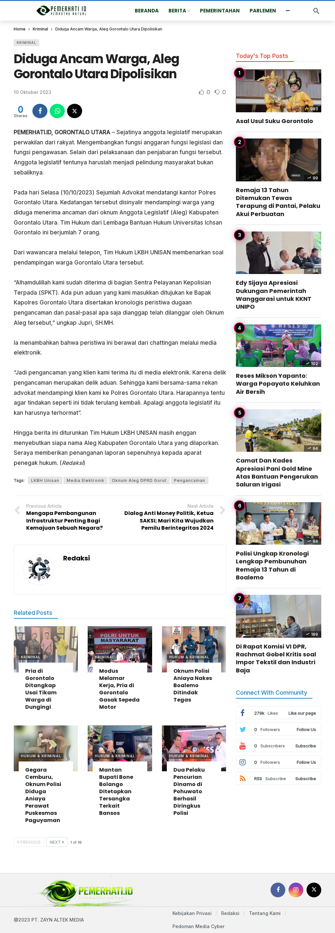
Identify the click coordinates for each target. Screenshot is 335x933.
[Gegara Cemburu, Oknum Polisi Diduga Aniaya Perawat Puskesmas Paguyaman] (46, 748)
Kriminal (26, 42)
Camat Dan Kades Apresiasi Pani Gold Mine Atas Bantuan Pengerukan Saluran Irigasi (277, 472)
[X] (314, 890)
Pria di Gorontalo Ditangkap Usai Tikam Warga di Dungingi (41, 689)
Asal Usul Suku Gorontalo (274, 121)
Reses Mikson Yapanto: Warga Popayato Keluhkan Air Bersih (278, 384)
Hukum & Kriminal (189, 657)
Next (55, 842)
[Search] (316, 11)
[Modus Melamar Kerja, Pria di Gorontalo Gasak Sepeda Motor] (120, 649)
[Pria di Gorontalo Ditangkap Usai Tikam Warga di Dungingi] (46, 649)
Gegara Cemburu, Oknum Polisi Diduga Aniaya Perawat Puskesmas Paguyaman (43, 795)
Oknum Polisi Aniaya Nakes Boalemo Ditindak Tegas (192, 685)
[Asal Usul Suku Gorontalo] (278, 90)
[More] (288, 11)
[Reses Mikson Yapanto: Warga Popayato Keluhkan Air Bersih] (278, 345)
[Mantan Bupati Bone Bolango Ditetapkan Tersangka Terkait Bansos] (120, 748)
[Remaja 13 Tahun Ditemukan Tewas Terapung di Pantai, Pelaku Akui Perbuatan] (278, 159)
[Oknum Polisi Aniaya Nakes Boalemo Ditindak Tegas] (194, 649)
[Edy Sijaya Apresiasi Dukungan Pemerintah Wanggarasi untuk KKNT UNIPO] (278, 252)
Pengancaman (189, 480)
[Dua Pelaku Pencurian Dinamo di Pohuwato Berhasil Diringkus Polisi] (194, 748)
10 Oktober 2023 (32, 92)
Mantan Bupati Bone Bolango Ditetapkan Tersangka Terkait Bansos (116, 791)
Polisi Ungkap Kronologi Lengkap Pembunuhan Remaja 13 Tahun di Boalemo (272, 565)
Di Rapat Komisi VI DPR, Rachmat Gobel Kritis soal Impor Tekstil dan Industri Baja (276, 658)
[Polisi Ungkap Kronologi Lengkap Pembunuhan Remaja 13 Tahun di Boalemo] (278, 523)
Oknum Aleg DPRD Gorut (139, 480)
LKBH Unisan (45, 480)
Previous (30, 842)
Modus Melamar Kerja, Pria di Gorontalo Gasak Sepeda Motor (119, 689)
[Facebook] (278, 890)
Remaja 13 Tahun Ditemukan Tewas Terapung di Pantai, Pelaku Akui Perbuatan (278, 202)
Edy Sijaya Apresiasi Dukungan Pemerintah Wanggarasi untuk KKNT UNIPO (273, 295)
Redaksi (76, 558)
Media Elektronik (85, 480)
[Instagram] (296, 890)
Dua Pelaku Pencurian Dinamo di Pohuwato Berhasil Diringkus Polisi (189, 791)
